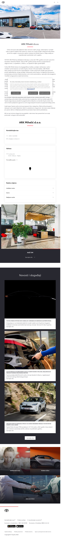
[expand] (57, 2)
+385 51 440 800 (12, 136)
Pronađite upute (11, 160)
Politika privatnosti (18, 531)
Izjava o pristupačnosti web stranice (43, 531)
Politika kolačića (29, 531)
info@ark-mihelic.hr (14, 139)
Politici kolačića (30, 89)
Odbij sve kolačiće (33, 93)
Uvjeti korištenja (8, 531)
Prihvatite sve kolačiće (44, 93)
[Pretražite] (54, 2)
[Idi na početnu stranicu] (3, 2)
